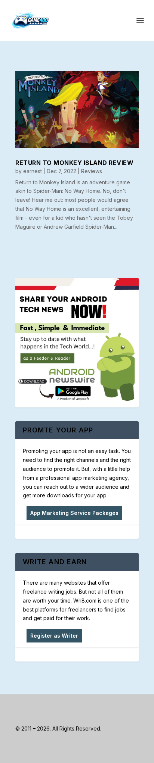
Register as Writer (54, 635)
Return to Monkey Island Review (74, 162)
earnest (32, 171)
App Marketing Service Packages (74, 513)
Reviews (91, 171)
